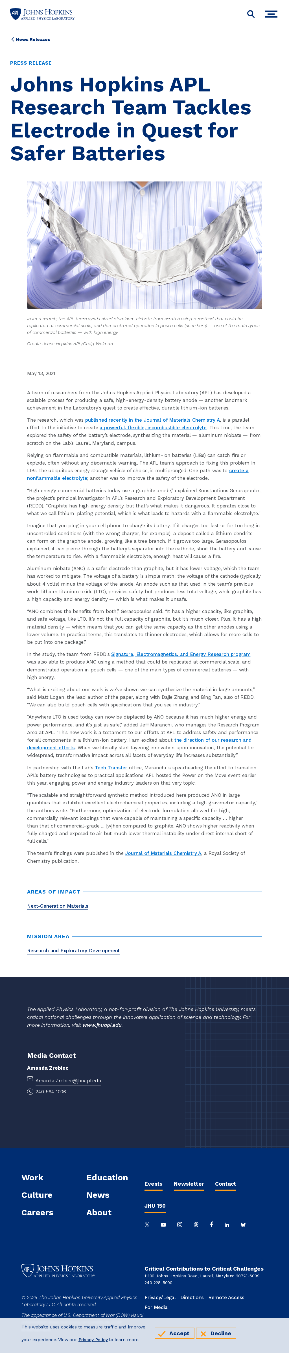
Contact (225, 1184)
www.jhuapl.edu (102, 1025)
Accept (179, 1333)
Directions (192, 1297)
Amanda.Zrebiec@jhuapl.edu (68, 1080)
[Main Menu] (272, 14)
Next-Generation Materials (57, 906)
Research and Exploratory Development (73, 950)
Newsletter (189, 1184)
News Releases (33, 39)
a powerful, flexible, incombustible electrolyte (153, 427)
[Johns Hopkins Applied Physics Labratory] (58, 1290)
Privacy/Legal (160, 1297)
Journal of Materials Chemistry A (163, 853)
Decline (221, 1333)
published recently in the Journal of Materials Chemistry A (152, 420)
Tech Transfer (111, 767)
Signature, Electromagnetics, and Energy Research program (180, 654)
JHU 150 (155, 1206)
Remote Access (226, 1297)
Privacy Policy (93, 1339)
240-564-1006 (51, 1091)
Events (153, 1184)
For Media (156, 1307)
